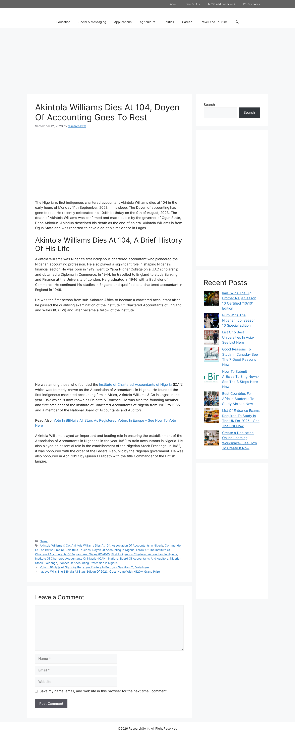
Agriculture (148, 22)
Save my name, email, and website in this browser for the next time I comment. (104, 691)
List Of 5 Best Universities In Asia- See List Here (238, 337)
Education (63, 22)
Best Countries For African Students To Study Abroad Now (238, 399)
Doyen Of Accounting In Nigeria (113, 550)
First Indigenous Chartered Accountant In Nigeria (144, 554)
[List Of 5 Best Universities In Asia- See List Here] (211, 338)
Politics (169, 22)
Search (209, 105)
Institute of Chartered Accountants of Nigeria (135, 385)
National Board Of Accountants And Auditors (138, 558)
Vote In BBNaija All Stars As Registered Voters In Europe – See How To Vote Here (94, 567)
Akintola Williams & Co (55, 545)
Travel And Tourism (214, 22)
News (44, 541)
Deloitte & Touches (78, 550)
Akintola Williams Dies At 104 (90, 545)
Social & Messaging (92, 22)
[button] (237, 22)
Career (187, 22)
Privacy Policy (251, 4)
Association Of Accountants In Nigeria (137, 545)
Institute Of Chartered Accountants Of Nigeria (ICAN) (71, 558)
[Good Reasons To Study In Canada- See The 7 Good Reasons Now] (211, 355)
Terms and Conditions (221, 4)
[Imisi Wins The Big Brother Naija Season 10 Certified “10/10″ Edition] (211, 299)
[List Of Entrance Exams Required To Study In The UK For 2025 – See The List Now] (211, 416)
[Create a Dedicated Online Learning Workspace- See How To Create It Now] (211, 438)
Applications (123, 22)
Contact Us (193, 4)
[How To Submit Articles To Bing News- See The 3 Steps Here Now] (211, 377)
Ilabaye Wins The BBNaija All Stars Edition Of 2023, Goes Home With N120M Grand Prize (100, 571)
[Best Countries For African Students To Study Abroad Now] (211, 399)
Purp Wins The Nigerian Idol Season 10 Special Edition (238, 320)
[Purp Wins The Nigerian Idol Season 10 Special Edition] (211, 321)
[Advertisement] (147, 60)
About (174, 4)
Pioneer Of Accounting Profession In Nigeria (88, 563)
